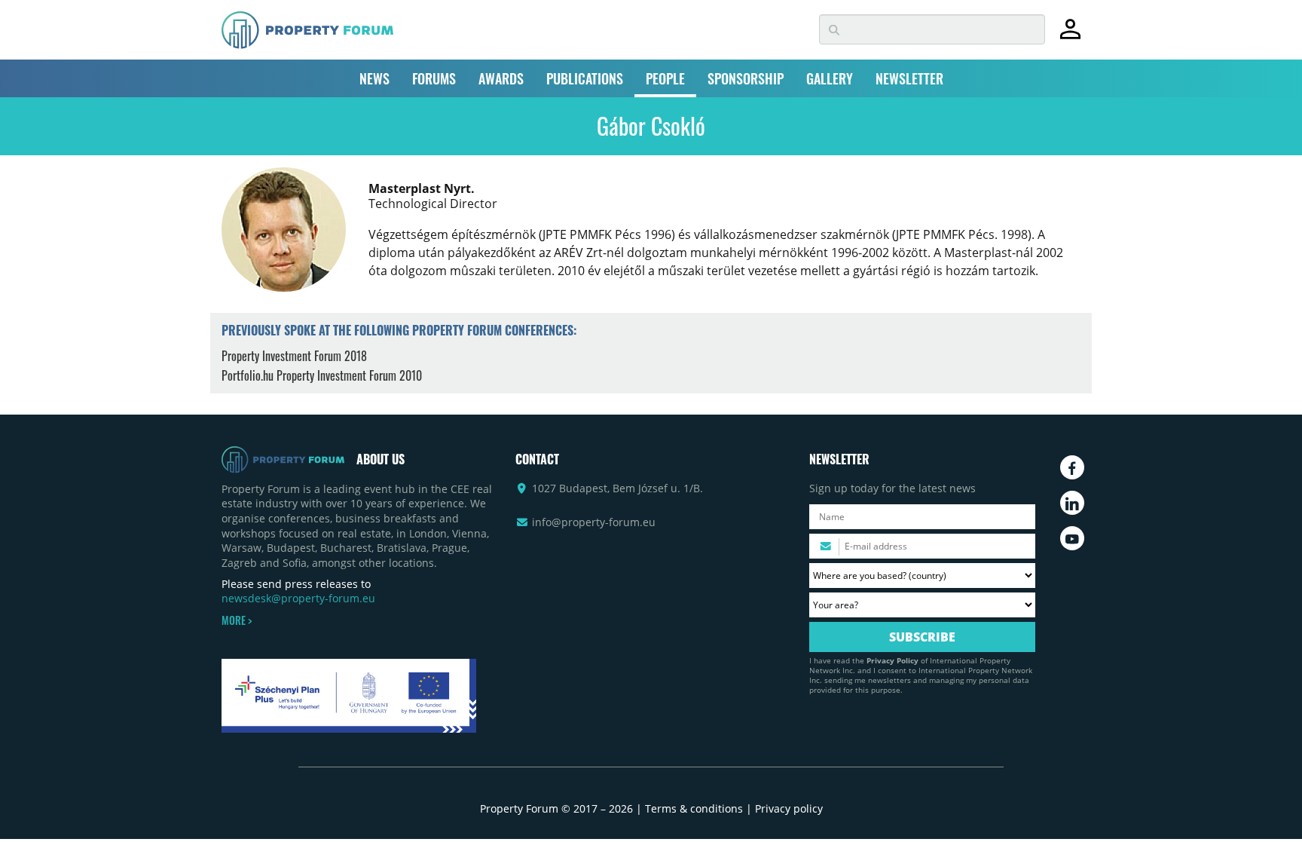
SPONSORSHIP (746, 78)
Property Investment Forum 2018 (294, 356)
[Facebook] (1072, 467)
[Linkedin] (1072, 503)
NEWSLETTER (909, 78)
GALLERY (829, 78)
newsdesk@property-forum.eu (298, 598)
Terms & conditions (694, 808)
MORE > (237, 620)
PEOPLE (665, 78)
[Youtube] (1072, 538)
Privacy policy (789, 808)
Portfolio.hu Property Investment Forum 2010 (322, 375)
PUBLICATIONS (584, 78)
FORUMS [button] (434, 78)
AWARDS (501, 78)
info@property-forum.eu (594, 522)
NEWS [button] (374, 78)
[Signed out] (1070, 36)
